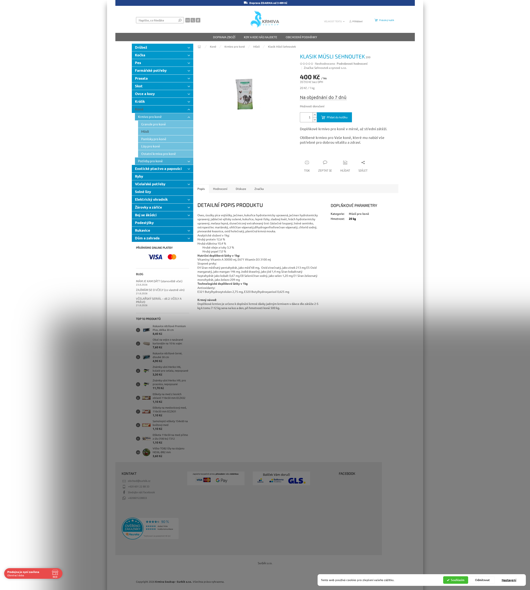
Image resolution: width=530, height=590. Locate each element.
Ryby (139, 176)
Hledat (179, 20)
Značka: (325, 67)
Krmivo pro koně (150, 117)
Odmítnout (482, 580)
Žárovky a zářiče (148, 207)
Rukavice (142, 230)
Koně (139, 109)
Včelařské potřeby (150, 184)
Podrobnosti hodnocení (352, 63)
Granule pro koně (153, 124)
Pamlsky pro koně (153, 139)
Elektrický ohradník (151, 199)
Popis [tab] (201, 188)
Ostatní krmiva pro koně (158, 154)
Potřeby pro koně (150, 161)
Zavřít (322, 154)
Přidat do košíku (337, 117)
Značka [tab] (259, 188)
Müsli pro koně (359, 213)
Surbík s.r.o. (265, 563)
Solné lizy (143, 191)
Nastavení (509, 580)
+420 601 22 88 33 (138, 486)
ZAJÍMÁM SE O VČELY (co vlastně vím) (160, 289)
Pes (138, 63)
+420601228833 (137, 498)
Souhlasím (457, 580)
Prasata (141, 78)
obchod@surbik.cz (139, 480)
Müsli (145, 131)
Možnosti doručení (312, 106)
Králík (140, 101)
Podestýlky (144, 222)
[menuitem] (224, 37)
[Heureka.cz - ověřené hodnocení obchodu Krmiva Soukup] (150, 528)
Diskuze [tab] (241, 188)
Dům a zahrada (147, 238)
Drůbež (141, 47)
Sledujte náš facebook (141, 492)
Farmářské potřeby (151, 70)
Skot (139, 86)
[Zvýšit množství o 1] (315, 115)
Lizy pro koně (150, 146)
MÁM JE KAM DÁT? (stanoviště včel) (159, 281)
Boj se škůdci (146, 215)
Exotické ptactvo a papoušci (158, 168)
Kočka (140, 55)
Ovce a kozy (145, 94)
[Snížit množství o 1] (315, 119)
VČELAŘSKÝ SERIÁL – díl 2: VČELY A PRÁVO (159, 300)
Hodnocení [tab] (220, 188)
